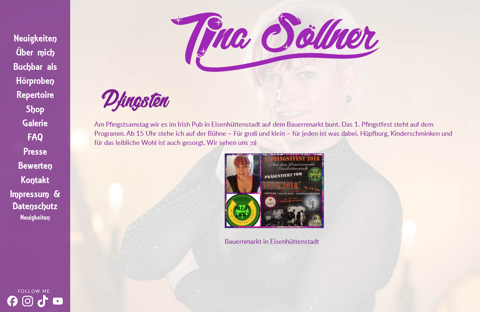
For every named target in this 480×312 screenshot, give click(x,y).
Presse (35, 152)
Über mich (35, 52)
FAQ (35, 137)
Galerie (35, 123)
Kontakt (35, 180)
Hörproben (35, 81)
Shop (35, 109)
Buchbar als (35, 67)
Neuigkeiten (35, 38)
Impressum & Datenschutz (35, 200)
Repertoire (35, 95)
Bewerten (35, 166)
